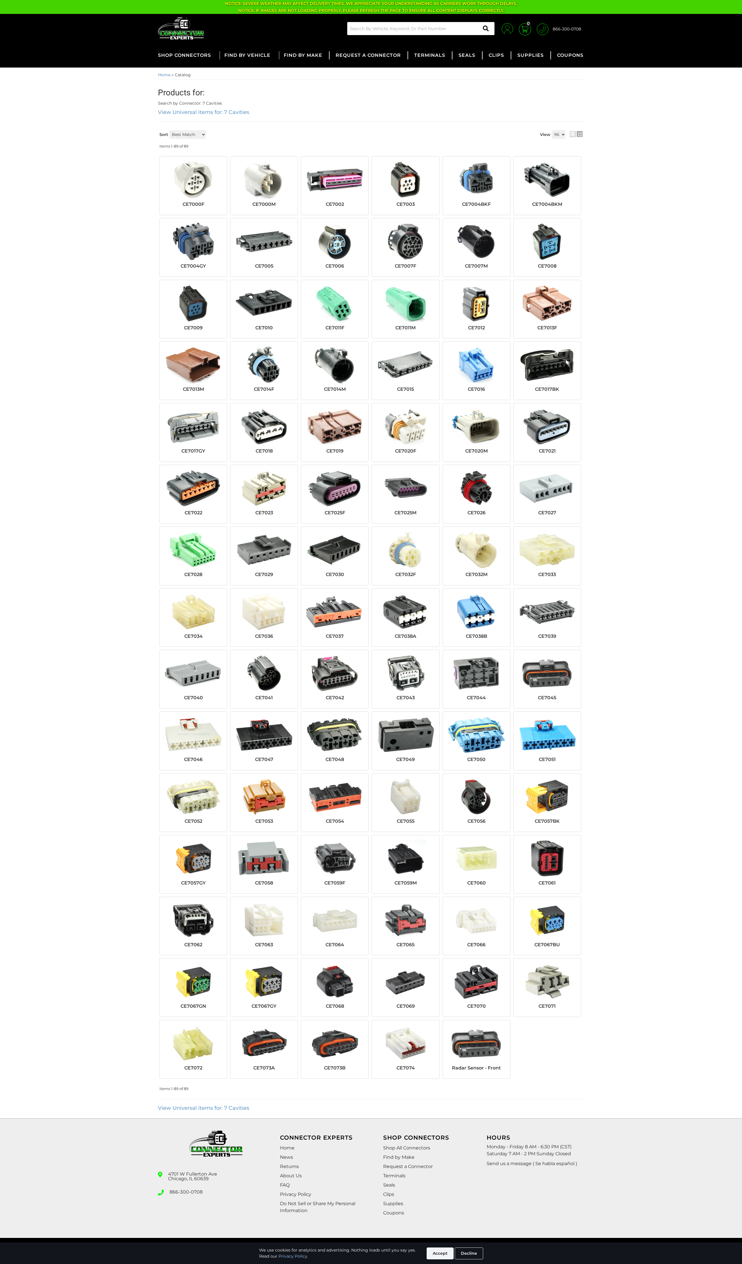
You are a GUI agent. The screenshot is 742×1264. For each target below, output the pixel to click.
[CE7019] (334, 426)
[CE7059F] (334, 858)
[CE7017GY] (193, 426)
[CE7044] (476, 673)
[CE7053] (264, 797)
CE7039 (547, 636)
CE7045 (547, 697)
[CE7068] (334, 981)
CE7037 (335, 636)
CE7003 (406, 204)
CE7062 (193, 944)
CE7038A (405, 636)
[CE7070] (476, 981)
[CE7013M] (193, 365)
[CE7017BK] (547, 365)
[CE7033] (547, 550)
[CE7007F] (405, 241)
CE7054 (335, 821)
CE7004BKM (547, 204)
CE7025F (335, 512)
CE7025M (405, 512)
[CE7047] (264, 735)
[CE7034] (193, 612)
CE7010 (264, 327)
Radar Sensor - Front (476, 1068)
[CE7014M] (334, 365)
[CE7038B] (476, 612)
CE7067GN (193, 1006)
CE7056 (476, 821)
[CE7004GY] (193, 241)
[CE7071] (547, 981)
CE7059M (405, 883)
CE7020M (476, 451)
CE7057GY (193, 883)
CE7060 (476, 883)
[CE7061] (547, 858)
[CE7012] (476, 303)
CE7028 (193, 574)
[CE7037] (334, 612)
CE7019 (334, 451)
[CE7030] (334, 550)
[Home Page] (216, 1148)
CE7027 (547, 512)
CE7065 (405, 944)
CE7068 (335, 1006)
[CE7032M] (476, 550)
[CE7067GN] (193, 981)
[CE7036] (264, 612)
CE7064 (334, 944)
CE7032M (476, 574)
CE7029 (264, 574)
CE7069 (406, 1006)
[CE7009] (193, 303)
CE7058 (264, 883)
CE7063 (264, 944)
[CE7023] (264, 488)
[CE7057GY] (193, 858)
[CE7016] (476, 365)
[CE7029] (264, 550)
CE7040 (193, 697)
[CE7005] (264, 241)
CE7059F (334, 883)
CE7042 (335, 697)
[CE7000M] (264, 180)
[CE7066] (476, 920)
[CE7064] (334, 920)
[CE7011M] (405, 303)
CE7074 (406, 1068)
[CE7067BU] (547, 920)
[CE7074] (405, 1043)
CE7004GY (193, 266)
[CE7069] (405, 981)
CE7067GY (264, 1006)
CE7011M (405, 327)
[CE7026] (476, 488)
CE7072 (193, 1068)
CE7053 (264, 821)
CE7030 (335, 574)
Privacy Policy (293, 1256)
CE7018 (264, 451)
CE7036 (264, 636)
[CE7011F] (334, 303)
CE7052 (193, 821)
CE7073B (334, 1068)
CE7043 (406, 697)
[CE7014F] (264, 365)
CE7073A (264, 1068)
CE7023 (264, 512)
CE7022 (193, 512)
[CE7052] (193, 797)
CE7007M (476, 266)
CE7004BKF (476, 204)
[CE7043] (405, 673)
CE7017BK (547, 389)
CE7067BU (547, 944)
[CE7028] (193, 550)
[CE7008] (547, 241)
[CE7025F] (334, 488)
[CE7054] (334, 797)
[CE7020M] (476, 426)
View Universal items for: (203, 112)
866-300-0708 (186, 1192)
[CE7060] (476, 858)
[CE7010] (264, 303)
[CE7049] (405, 735)
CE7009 (193, 327)
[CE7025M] (405, 488)
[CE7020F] (405, 426)
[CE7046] (193, 735)
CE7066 (476, 944)
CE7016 (476, 389)
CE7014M (335, 389)
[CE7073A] (264, 1043)
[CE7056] (476, 797)
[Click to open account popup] (507, 28)
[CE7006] (334, 241)
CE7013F (547, 327)
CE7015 (405, 389)
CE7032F (405, 574)
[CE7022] (193, 488)
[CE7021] (547, 426)
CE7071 (547, 1006)
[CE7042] (334, 673)
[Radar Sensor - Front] (476, 1043)
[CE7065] (405, 920)
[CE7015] (405, 365)
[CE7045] (547, 673)
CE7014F (264, 389)
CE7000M (264, 204)
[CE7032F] (405, 550)
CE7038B (476, 636)
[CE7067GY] (264, 981)
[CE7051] (547, 735)
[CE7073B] (334, 1043)
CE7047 (264, 759)
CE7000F (193, 204)
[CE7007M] (476, 241)
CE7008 (547, 266)
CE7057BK (547, 821)
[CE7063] (264, 920)
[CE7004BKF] (476, 180)
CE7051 (547, 759)
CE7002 (335, 204)
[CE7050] (476, 735)
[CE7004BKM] (547, 180)
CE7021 (547, 451)
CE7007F (405, 266)
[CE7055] (405, 797)
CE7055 (405, 821)
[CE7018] (264, 426)
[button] (420, 28)
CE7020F (405, 451)
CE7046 (193, 759)
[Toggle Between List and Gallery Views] (576, 134)
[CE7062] (193, 920)
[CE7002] (334, 180)
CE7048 (334, 759)
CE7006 (334, 266)
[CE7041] (264, 673)
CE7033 (547, 574)
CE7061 (547, 883)
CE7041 (264, 697)
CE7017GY (193, 451)
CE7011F (334, 327)
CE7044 (476, 697)
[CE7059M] (405, 858)
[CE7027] (547, 488)
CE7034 (193, 636)
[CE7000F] (193, 180)
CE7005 (264, 266)
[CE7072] (193, 1043)
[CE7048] (334, 735)
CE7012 (476, 327)
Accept (440, 1253)
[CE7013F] (547, 303)
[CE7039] (547, 612)
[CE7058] (264, 858)
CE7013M (193, 389)
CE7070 (476, 1006)
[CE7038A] (405, 612)
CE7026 (476, 512)
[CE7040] (193, 673)
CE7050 (476, 759)
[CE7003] (405, 180)
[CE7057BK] (547, 797)
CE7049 (405, 759)
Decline (469, 1253)
